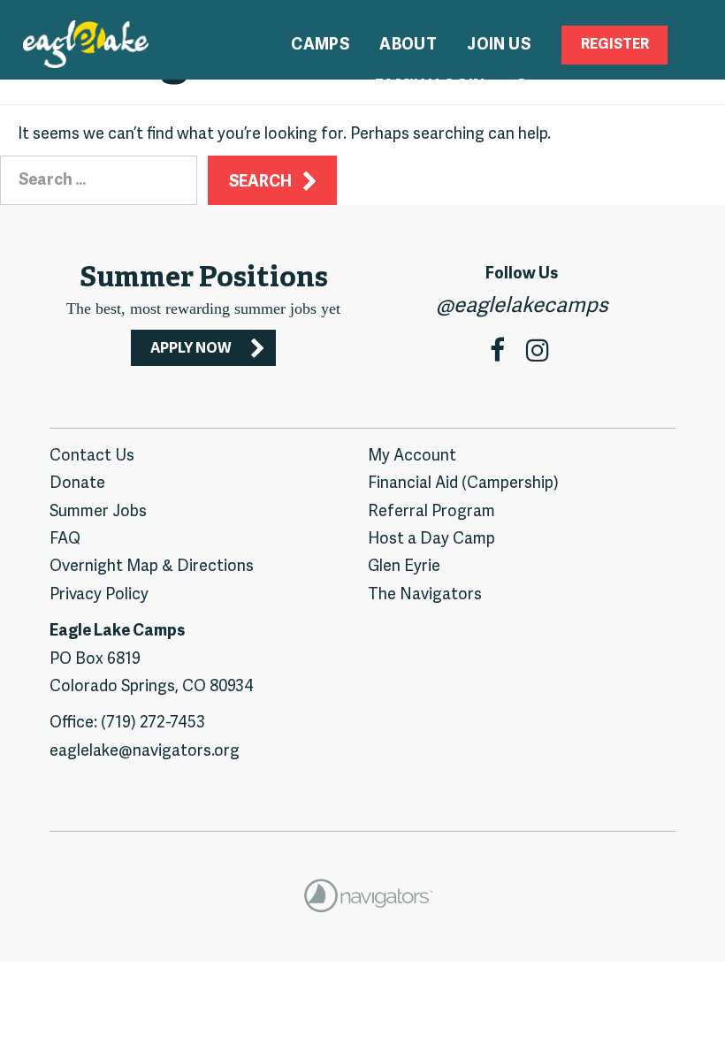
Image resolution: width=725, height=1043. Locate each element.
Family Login (430, 87)
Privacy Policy (99, 595)
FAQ (65, 539)
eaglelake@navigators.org (145, 752)
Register (615, 45)
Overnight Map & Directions (152, 567)
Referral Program (431, 512)
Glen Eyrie (404, 567)
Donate (77, 484)
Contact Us (92, 456)
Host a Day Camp (431, 539)
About (408, 45)
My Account (412, 456)
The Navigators (425, 595)
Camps (320, 45)
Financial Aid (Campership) (463, 484)
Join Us (498, 45)
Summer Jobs (98, 512)
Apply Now (191, 349)
